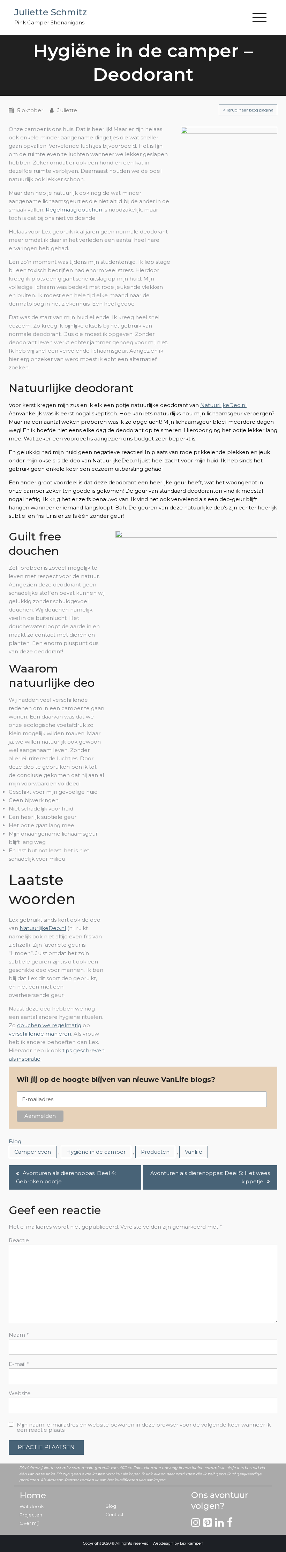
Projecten (31, 1515)
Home (33, 1495)
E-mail (19, 1364)
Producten (155, 1151)
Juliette (67, 110)
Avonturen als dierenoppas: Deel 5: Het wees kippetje (210, 1177)
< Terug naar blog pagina (248, 110)
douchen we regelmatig (49, 1025)
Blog (15, 1141)
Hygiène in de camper (96, 1151)
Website (20, 1393)
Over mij (29, 1523)
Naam (19, 1334)
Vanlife (193, 1151)
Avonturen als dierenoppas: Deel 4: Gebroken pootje (66, 1177)
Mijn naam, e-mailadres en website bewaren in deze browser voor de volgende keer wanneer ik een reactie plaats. (144, 1427)
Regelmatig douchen (74, 209)
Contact (114, 1514)
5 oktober (30, 110)
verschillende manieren (40, 1033)
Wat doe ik (32, 1506)
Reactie (19, 1240)
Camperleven (32, 1151)
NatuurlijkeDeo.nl (223, 405)
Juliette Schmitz (50, 12)
